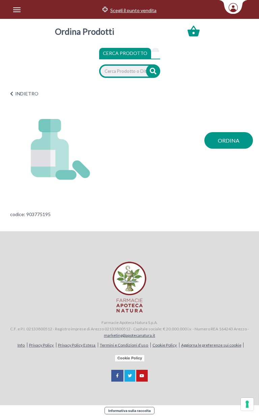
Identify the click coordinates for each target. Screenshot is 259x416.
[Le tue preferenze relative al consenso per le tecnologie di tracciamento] (247, 404)
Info (21, 345)
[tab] (155, 50)
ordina (228, 140)
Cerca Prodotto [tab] (125, 53)
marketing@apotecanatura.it (129, 335)
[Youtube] (142, 376)
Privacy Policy (41, 345)
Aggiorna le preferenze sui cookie (211, 345)
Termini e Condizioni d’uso (124, 345)
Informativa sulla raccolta (129, 411)
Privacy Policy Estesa (77, 345)
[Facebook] (117, 376)
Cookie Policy (164, 345)
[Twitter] (129, 376)
